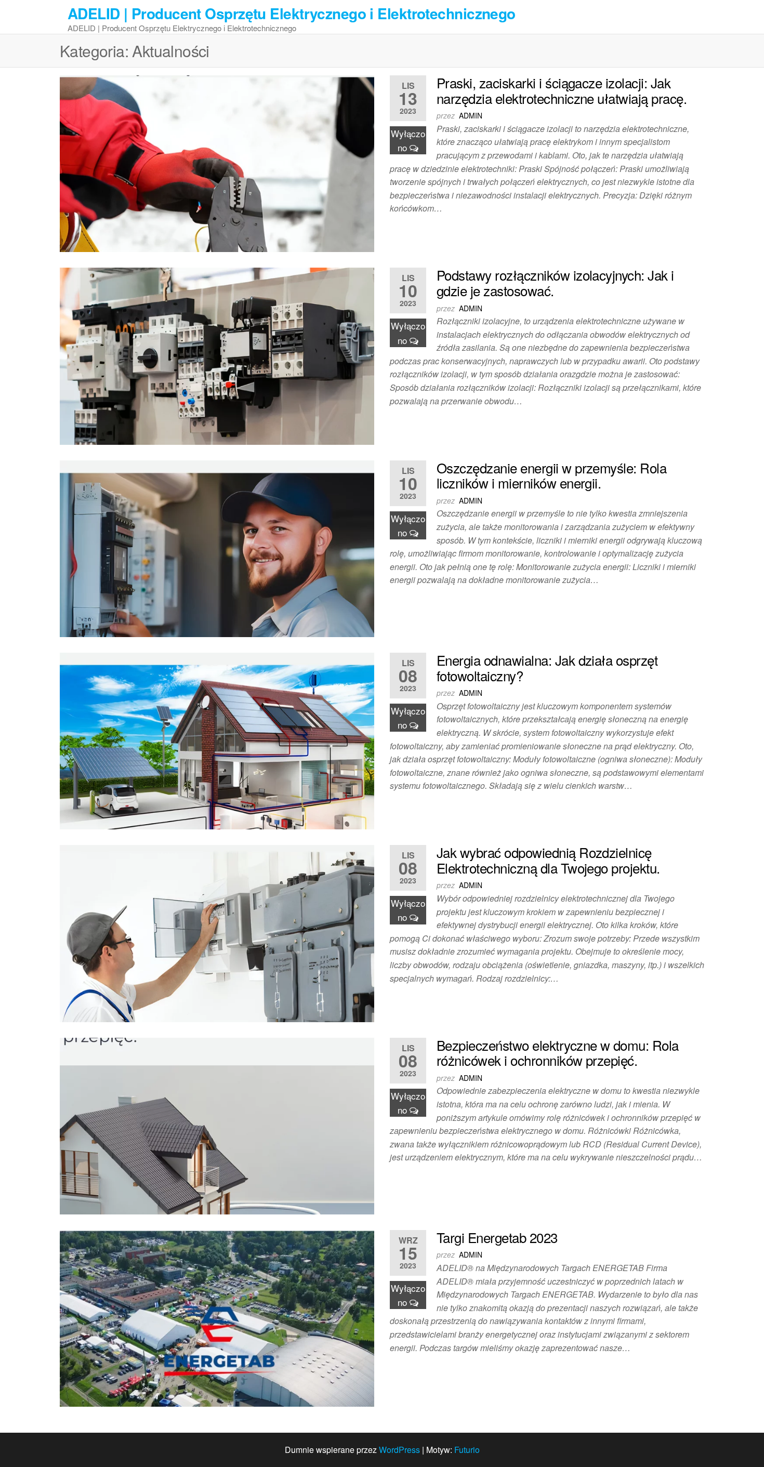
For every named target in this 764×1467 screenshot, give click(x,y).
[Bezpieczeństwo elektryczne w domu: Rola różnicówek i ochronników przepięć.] (217, 1125)
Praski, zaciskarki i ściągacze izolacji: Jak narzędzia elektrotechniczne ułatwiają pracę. (562, 90)
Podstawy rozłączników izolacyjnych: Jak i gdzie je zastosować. (555, 282)
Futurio (467, 1450)
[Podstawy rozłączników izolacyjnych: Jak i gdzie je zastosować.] (217, 355)
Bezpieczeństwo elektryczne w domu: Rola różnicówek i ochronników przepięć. (558, 1052)
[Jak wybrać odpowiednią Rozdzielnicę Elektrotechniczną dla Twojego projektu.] (217, 933)
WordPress (399, 1450)
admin (470, 115)
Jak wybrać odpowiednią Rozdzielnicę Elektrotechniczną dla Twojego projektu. (548, 859)
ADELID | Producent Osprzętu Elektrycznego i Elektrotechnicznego (292, 13)
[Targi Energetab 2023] (217, 1317)
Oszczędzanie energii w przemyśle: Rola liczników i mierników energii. (551, 475)
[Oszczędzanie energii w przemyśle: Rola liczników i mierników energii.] (217, 547)
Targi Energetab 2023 (497, 1237)
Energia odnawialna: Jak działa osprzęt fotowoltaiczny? (547, 667)
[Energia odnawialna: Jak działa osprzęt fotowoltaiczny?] (217, 740)
